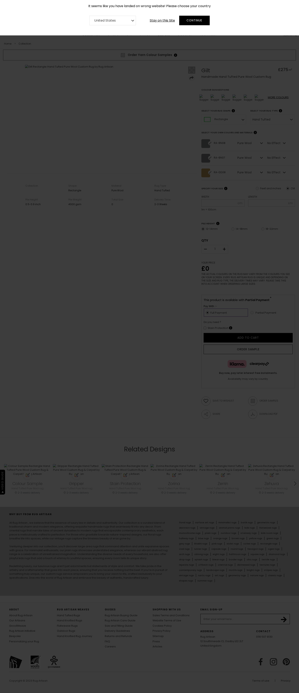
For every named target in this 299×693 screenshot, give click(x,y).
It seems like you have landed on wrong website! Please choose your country (149, 6)
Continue (194, 20)
